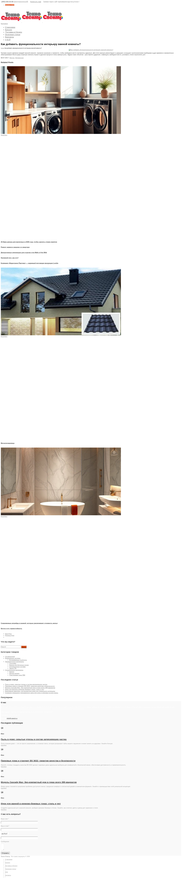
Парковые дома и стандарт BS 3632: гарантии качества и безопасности (30, 686)
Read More (4, 745)
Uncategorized (10, 656)
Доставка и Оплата (13, 32)
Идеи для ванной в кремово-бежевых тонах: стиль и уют (24, 689)
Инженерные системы (12, 658)
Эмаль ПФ (12, 668)
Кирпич (11, 672)
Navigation (4, 23)
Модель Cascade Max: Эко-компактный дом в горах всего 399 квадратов (30, 688)
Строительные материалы (14, 670)
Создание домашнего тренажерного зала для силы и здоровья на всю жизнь (31, 693)
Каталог (8, 29)
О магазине (10, 27)
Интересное (19, 58)
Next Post (8, 634)
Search (24, 647)
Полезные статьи (12, 34)
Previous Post (9, 635)
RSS (6, 872)
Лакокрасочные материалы (14, 661)
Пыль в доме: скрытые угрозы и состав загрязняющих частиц (26, 684)
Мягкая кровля (14, 673)
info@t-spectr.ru (12, 718)
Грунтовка (12, 663)
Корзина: (9, 5)
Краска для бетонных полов (19, 665)
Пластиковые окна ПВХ (17, 675)
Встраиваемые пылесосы (18, 660)
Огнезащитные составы (17, 667)
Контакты (9, 37)
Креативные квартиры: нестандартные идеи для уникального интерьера (30, 691)
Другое (12, 58)
